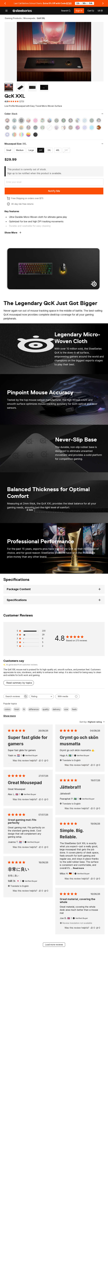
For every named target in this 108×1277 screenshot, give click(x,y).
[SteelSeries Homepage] (22, 10)
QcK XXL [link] (41, 18)
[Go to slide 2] (20, 87)
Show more (9, 715)
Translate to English (71, 760)
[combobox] (42, 696)
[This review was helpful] (40, 760)
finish (16, 709)
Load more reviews (54, 944)
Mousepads (29, 18)
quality (46, 709)
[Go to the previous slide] (5, 3)
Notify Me (54, 190)
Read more (78, 868)
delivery (56, 709)
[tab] (65, 11)
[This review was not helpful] (45, 760)
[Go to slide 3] (32, 87)
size (66, 709)
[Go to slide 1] (8, 87)
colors (7, 709)
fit (24, 709)
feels (74, 709)
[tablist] (65, 11)
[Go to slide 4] (44, 87)
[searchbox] (13, 696)
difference (34, 709)
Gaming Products (13, 18)
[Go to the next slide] (103, 3)
